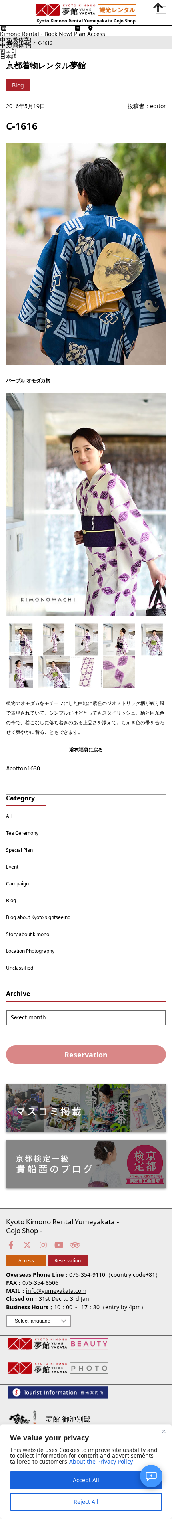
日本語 (8, 56)
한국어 (8, 51)
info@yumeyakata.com (56, 1289)
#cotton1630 (20, 767)
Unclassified (19, 966)
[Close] (163, 1431)
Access (26, 1259)
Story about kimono (27, 932)
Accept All (86, 1480)
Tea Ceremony (22, 831)
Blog (11, 898)
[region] (86, 1471)
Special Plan (19, 848)
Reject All (86, 1501)
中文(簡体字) (15, 45)
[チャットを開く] (151, 1476)
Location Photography (30, 949)
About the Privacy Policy (101, 1461)
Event (12, 865)
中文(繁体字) (15, 40)
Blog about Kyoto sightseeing (38, 915)
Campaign (17, 881)
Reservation (86, 1052)
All (9, 814)
